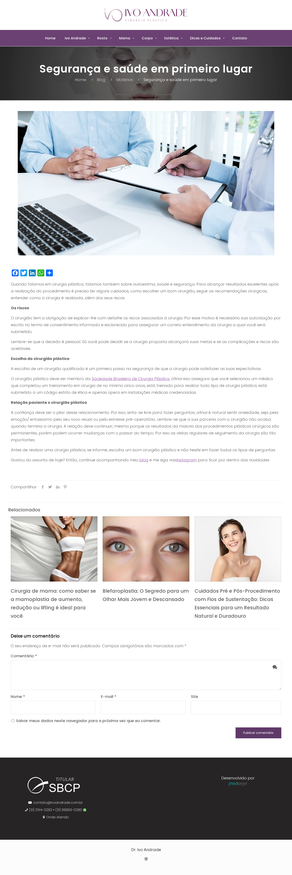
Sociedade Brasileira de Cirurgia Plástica (131, 378)
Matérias (124, 79)
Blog (101, 79)
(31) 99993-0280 (69, 809)
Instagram (186, 460)
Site (194, 696)
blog (143, 460)
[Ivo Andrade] (146, 15)
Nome (18, 696)
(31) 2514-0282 (40, 809)
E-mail (108, 696)
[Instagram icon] (146, 859)
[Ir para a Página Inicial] (54, 794)
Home (80, 79)
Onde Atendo (57, 817)
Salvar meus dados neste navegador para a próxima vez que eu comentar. (88, 720)
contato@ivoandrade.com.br (58, 802)
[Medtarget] (238, 785)
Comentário (24, 656)
